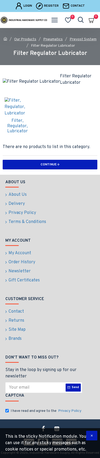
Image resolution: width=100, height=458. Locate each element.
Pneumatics (53, 39)
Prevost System (83, 39)
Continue (49, 164)
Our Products (25, 39)
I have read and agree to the (46, 411)
